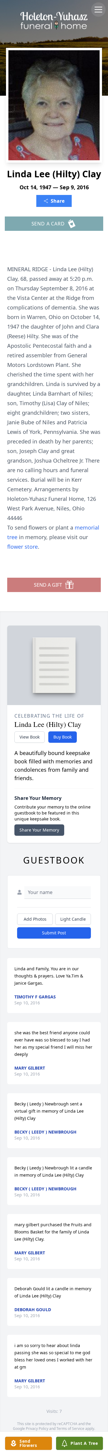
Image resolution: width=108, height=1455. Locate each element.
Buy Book (62, 737)
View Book (30, 737)
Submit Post (54, 933)
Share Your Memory (39, 830)
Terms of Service (70, 1428)
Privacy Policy (37, 1428)
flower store (22, 546)
